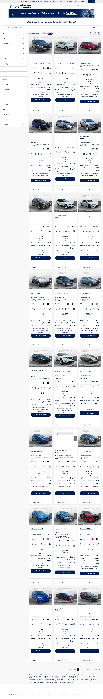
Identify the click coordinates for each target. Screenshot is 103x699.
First (69, 669)
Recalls (82, 694)
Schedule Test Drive (40, 100)
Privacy (35, 694)
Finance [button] (83, 6)
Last (88, 669)
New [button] (64, 6)
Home (60, 6)
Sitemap (31, 694)
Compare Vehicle (37, 110)
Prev (74, 669)
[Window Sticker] (74, 73)
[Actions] (49, 58)
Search (94, 27)
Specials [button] (89, 6)
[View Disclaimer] (44, 73)
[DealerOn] (12, 694)
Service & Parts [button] (77, 6)
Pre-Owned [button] (69, 6)
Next (83, 669)
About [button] (93, 6)
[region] (41, 87)
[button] (50, 45)
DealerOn (27, 694)
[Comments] (50, 73)
